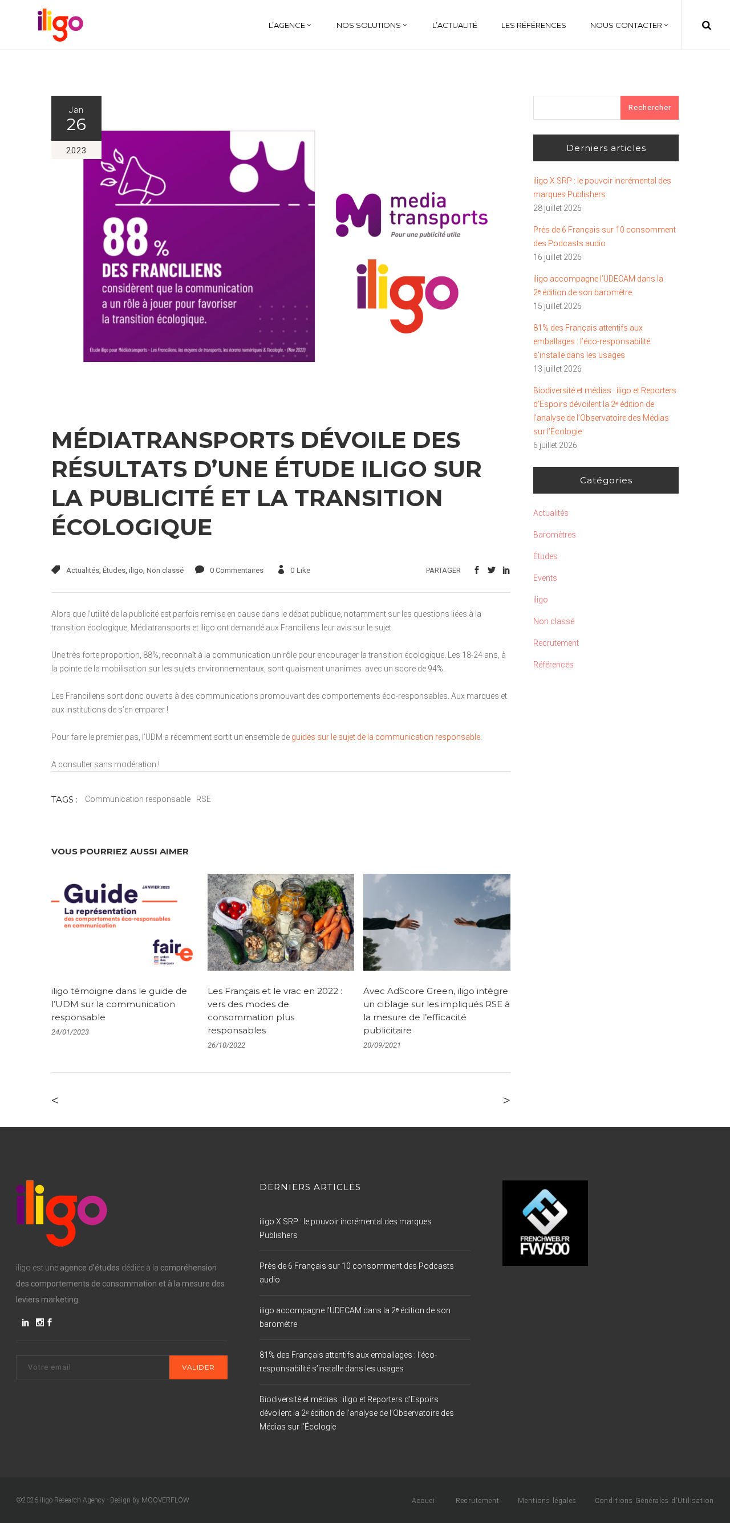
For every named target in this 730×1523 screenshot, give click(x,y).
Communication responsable (137, 799)
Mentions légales (547, 1501)
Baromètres (554, 534)
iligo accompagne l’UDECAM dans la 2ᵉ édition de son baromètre (598, 285)
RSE (203, 799)
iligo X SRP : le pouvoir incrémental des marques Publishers (602, 187)
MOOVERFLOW (165, 1500)
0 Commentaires (236, 570)
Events (545, 578)
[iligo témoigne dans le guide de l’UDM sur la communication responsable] (124, 922)
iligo (136, 570)
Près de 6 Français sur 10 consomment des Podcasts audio (604, 236)
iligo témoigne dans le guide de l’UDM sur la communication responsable (119, 1004)
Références (553, 664)
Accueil (424, 1501)
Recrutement (556, 643)
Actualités (82, 570)
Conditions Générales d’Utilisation (654, 1501)
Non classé (165, 570)
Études (114, 570)
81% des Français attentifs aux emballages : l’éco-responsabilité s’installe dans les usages (591, 341)
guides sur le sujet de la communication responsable (385, 737)
